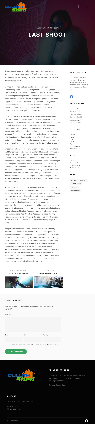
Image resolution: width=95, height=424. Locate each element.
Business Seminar (75, 115)
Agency (74, 180)
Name (7, 335)
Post (71, 144)
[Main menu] (86, 6)
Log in (72, 160)
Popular (74, 187)
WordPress (73, 148)
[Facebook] (71, 96)
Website (45, 335)
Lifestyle (73, 135)
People (72, 142)
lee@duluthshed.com (18, 409)
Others (72, 139)
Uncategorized (75, 146)
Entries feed (74, 163)
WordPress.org (74, 167)
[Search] (82, 6)
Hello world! (74, 109)
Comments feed (75, 165)
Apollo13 (83, 180)
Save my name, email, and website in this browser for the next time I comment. (33, 345)
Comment (8, 314)
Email (26, 335)
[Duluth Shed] (16, 7)
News (72, 137)
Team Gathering (75, 120)
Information (76, 183)
